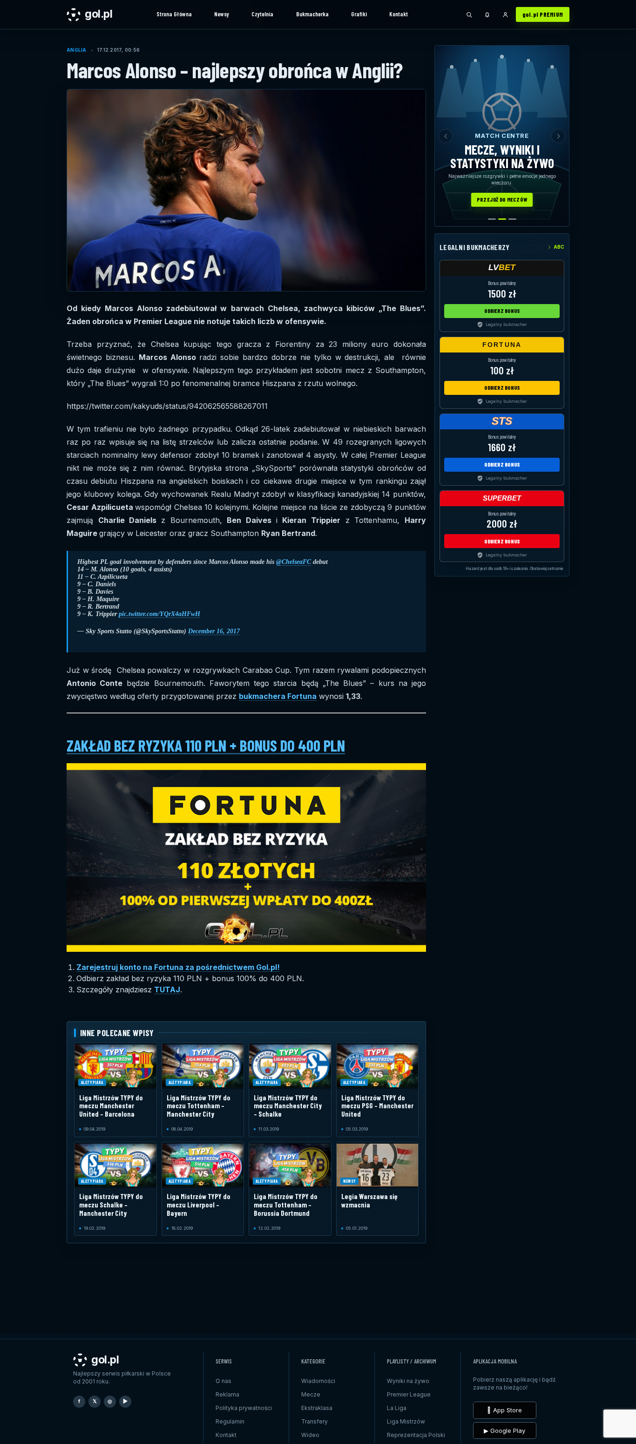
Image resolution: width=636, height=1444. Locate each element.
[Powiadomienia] (487, 14)
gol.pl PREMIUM (542, 14)
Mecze (310, 1394)
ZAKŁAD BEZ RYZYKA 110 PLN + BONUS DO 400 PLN (206, 745)
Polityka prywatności (244, 1407)
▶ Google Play (504, 1430)
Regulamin (230, 1421)
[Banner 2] (502, 219)
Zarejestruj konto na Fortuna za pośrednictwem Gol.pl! (178, 967)
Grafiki (359, 14)
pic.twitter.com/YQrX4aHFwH (159, 613)
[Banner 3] (512, 219)
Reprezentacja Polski (416, 1434)
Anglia (77, 50)
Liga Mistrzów (406, 1421)
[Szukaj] (469, 14)
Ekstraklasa (316, 1407)
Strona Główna (174, 14)
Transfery (314, 1421)
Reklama (227, 1394)
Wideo (310, 1434)
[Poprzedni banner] (446, 136)
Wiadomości (318, 1380)
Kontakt (398, 14)
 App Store (504, 1410)
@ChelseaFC (293, 561)
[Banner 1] (492, 219)
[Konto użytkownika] (506, 14)
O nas (223, 1380)
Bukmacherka (312, 14)
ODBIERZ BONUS (502, 310)
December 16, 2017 (214, 631)
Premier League (409, 1394)
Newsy (221, 14)
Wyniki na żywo (408, 1380)
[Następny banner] (558, 136)
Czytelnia (262, 14)
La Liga (396, 1407)
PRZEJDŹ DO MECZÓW (502, 199)
